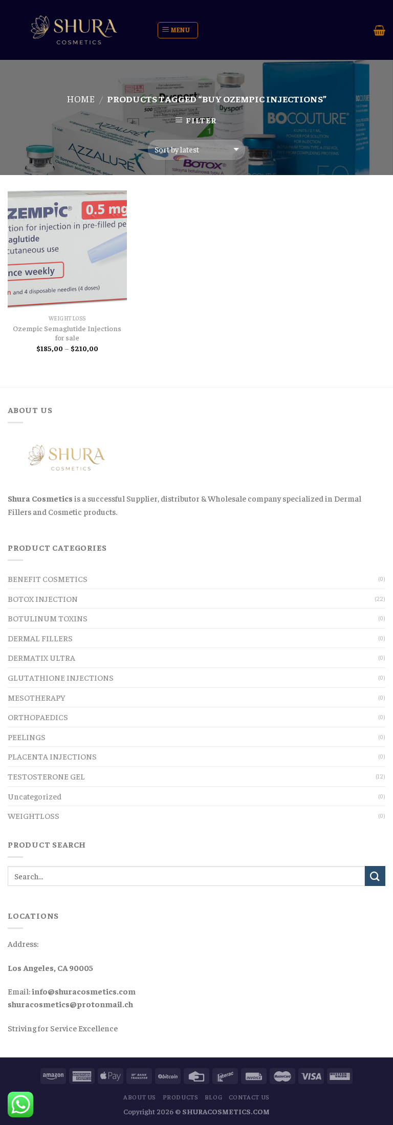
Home (81, 98)
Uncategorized (34, 796)
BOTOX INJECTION (43, 598)
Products (181, 1097)
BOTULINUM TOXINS (48, 618)
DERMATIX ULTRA (41, 657)
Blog (213, 1097)
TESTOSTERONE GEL (46, 776)
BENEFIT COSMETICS (48, 578)
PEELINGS (27, 736)
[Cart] (379, 30)
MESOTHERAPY (37, 697)
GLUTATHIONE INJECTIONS (61, 677)
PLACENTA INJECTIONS (52, 756)
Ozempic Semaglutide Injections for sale (67, 332)
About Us (139, 1097)
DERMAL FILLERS (40, 638)
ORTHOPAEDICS (38, 716)
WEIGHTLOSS (33, 815)
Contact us (249, 1097)
